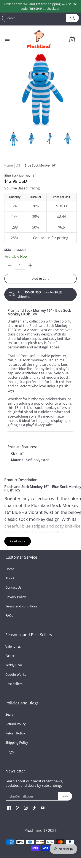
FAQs (9, 615)
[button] (72, 39)
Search (10, 714)
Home (8, 165)
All (18, 165)
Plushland (33, 830)
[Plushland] (39, 39)
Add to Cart (40, 278)
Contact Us (13, 587)
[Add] (30, 265)
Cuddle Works (15, 674)
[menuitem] (40, 19)
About (9, 578)
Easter (9, 655)
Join (65, 796)
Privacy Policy (15, 597)
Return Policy (15, 733)
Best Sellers (13, 684)
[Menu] (7, 39)
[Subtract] (9, 265)
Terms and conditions (21, 606)
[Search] (72, 18)
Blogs (9, 752)
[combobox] (34, 18)
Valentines (13, 646)
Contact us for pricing (50, 237)
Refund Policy (15, 724)
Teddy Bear (13, 665)
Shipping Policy (16, 742)
